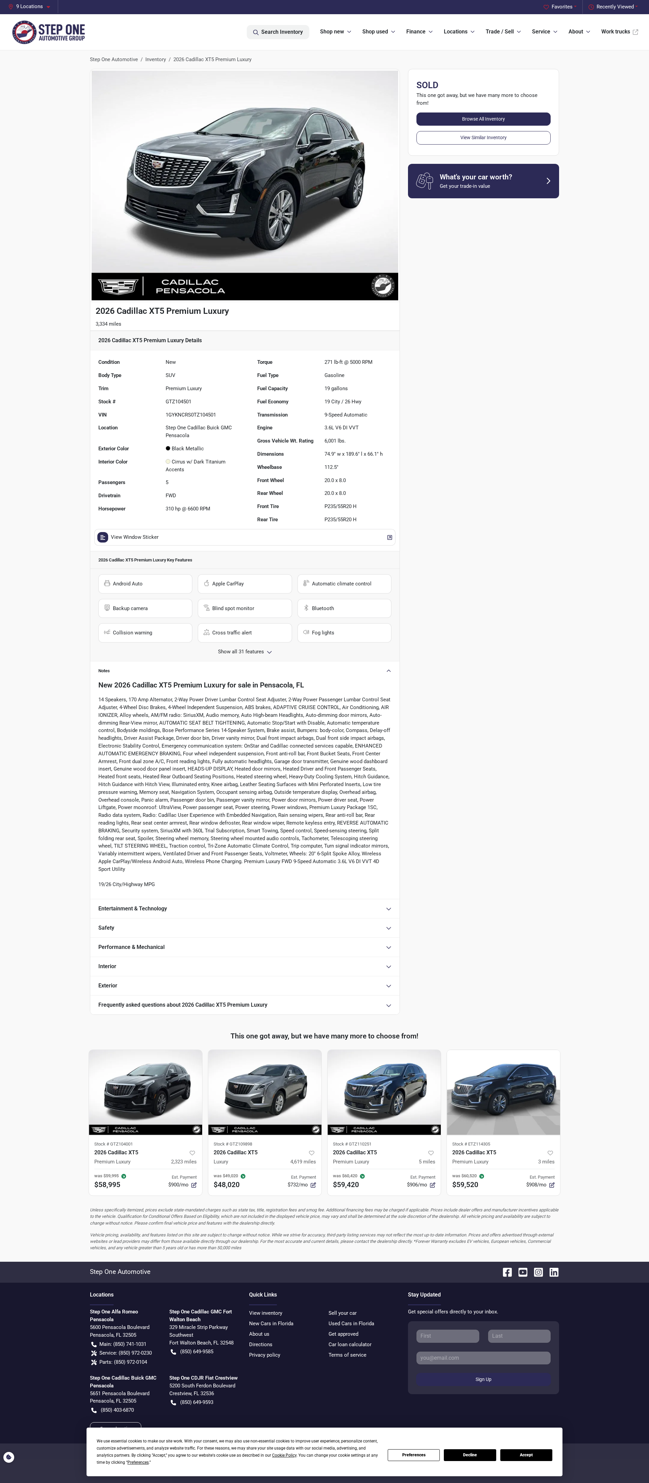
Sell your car (343, 1313)
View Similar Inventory (483, 137)
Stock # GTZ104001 (113, 1144)
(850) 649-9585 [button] (196, 1352)
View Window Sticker (135, 537)
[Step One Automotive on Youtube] (520, 1272)
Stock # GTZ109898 (233, 1144)
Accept (526, 1455)
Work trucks (615, 31)
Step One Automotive (114, 59)
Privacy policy (264, 1355)
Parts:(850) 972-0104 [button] (123, 1362)
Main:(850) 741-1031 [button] (122, 1344)
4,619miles (303, 1162)
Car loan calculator (350, 1344)
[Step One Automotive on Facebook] (504, 1272)
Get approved (343, 1334)
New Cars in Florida (271, 1324)
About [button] (576, 31)
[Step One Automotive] (49, 32)
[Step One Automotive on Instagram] (536, 1272)
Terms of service (347, 1355)
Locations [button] (455, 31)
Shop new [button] (332, 31)
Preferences (414, 1455)
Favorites (562, 7)
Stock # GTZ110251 (352, 1144)
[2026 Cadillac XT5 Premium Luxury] (145, 1092)
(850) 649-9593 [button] (196, 1402)
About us (259, 1334)
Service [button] (541, 31)
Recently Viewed (615, 7)
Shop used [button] (375, 31)
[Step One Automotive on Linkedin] (551, 1272)
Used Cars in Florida (351, 1324)
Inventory (155, 59)
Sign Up (483, 1379)
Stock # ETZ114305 (471, 1144)
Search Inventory (282, 32)
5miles (427, 1162)
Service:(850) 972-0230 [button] (125, 1353)
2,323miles (184, 1162)
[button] (31, 6)
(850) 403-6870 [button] (117, 1410)
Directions (260, 1344)
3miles (546, 1162)
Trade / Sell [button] (500, 31)
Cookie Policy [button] (284, 1455)
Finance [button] (416, 31)
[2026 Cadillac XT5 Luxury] (264, 1092)
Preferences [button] (138, 1462)
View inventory (265, 1313)
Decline (470, 1455)
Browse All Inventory (483, 119)
